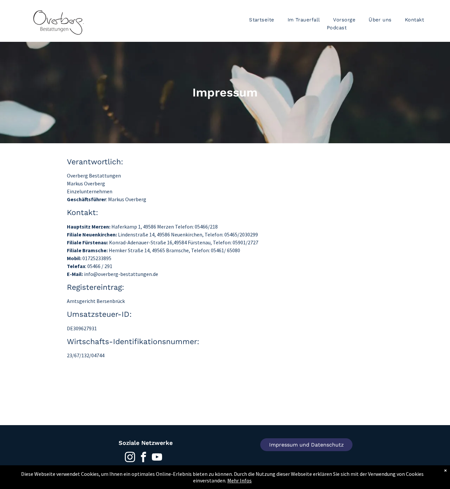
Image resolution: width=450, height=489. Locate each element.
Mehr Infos (239, 480)
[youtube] (157, 458)
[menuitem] (261, 20)
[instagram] (130, 458)
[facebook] (144, 458)
